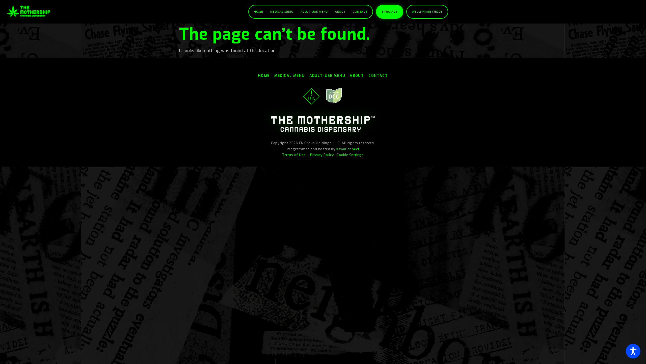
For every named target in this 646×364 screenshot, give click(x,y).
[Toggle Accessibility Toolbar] (633, 351)
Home (258, 12)
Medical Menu (281, 12)
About (340, 12)
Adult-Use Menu (314, 12)
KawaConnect (347, 149)
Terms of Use (294, 155)
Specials (390, 12)
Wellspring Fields (427, 12)
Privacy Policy (322, 155)
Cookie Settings (350, 155)
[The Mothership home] (28, 11)
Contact (360, 12)
